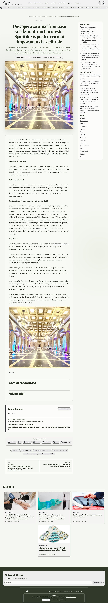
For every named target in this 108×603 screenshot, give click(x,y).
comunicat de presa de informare (42, 450)
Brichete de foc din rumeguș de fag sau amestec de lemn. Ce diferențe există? (90, 77)
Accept (46, 600)
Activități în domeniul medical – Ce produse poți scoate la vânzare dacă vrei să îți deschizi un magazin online (19, 517)
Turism (82, 129)
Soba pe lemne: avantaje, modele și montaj (21, 424)
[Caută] (99, 3)
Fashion (82, 157)
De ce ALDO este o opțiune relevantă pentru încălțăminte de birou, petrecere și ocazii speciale (91, 39)
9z (9, 2)
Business (83, 137)
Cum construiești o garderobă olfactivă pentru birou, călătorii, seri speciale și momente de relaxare (28, 7)
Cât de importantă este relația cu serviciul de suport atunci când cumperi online (89, 83)
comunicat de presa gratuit (60, 450)
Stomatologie (84, 151)
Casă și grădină (84, 146)
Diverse (82, 118)
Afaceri (82, 123)
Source (11, 372)
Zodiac (82, 132)
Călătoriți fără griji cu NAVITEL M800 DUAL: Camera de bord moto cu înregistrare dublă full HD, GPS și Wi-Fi (39, 428)
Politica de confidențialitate (54, 591)
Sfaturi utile (83, 143)
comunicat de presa (26, 450)
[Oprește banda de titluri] (107, 8)
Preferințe (62, 599)
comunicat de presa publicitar (46, 453)
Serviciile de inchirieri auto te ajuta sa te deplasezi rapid (87, 516)
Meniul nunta (41, 228)
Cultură (82, 154)
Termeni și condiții (78, 591)
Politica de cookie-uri (67, 591)
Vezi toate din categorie (64, 409)
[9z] (5, 3)
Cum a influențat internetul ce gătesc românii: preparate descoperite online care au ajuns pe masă (73, 7)
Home (30, 16)
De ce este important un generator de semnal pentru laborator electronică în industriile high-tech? (89, 30)
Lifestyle (82, 148)
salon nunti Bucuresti (38, 151)
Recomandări (84, 121)
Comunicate (83, 126)
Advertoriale (39, 20)
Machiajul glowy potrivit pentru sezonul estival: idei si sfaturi (27, 422)
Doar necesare (55, 599)
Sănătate (83, 140)
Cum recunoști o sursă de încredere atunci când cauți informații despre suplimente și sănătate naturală (91, 65)
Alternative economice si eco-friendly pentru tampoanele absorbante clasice (52, 549)
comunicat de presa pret (30, 453)
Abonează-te (97, 582)
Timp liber (83, 134)
